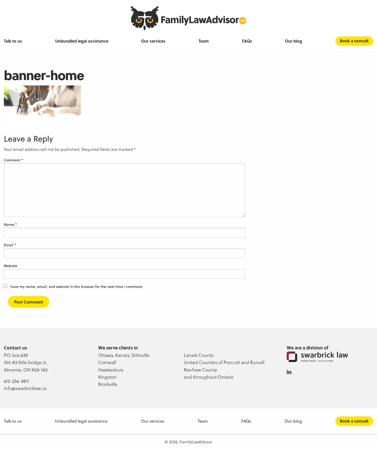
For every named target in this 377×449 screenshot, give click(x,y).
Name (10, 224)
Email (10, 245)
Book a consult (354, 41)
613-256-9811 (16, 381)
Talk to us (13, 41)
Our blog (293, 41)
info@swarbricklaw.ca (25, 388)
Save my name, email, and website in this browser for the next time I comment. (76, 286)
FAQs (247, 41)
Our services (153, 41)
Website (10, 265)
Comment (13, 160)
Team (204, 41)
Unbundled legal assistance (81, 41)
